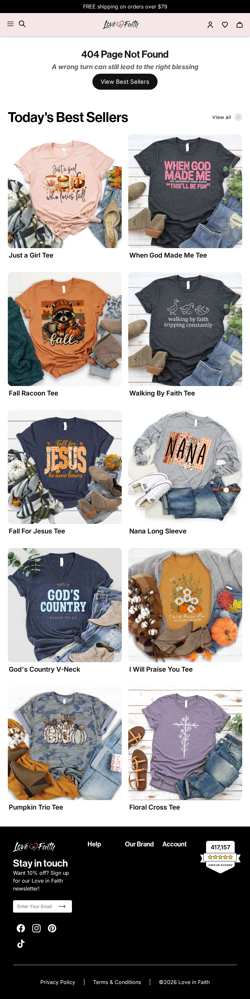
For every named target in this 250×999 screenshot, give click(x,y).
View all (221, 117)
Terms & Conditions (118, 982)
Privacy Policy (58, 982)
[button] (61, 906)
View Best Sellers (125, 81)
